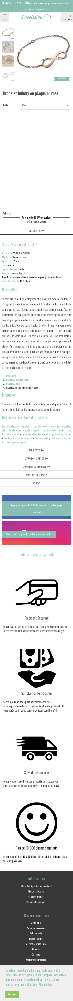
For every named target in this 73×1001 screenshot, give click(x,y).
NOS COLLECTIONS (35, 475)
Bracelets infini (12, 383)
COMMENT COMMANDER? (35, 466)
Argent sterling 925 (36, 944)
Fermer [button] (12, 994)
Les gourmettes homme (59, 434)
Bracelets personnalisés (17, 379)
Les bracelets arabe (44, 426)
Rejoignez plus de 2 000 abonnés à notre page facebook (37, 508)
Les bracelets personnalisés (16, 426)
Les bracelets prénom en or (18, 438)
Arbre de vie (36, 933)
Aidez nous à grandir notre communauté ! (29, 534)
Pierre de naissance (35, 928)
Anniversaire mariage (36, 960)
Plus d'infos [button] (45, 984)
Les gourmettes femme (33, 434)
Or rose (35, 949)
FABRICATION (35, 450)
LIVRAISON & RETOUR (35, 458)
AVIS (35, 483)
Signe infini (36, 923)
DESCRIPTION (35, 230)
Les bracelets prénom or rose (50, 438)
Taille (5, 105)
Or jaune (36, 954)
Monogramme (35, 938)
